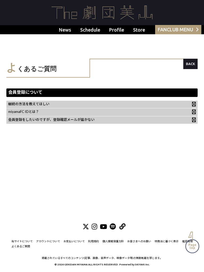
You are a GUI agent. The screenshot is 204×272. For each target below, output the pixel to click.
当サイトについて (22, 241)
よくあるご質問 (20, 246)
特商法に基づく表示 (166, 241)
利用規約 (93, 241)
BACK (190, 64)
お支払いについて (74, 241)
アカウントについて (48, 241)
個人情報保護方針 (113, 241)
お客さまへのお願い (139, 241)
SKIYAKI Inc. (142, 264)
